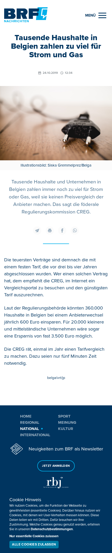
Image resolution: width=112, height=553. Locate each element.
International (35, 435)
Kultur (65, 428)
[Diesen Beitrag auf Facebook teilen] (62, 230)
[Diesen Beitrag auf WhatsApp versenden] (75, 230)
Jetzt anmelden (56, 466)
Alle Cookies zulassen (34, 544)
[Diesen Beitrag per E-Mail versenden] (37, 230)
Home (26, 416)
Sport (64, 416)
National (29, 428)
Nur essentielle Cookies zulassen (34, 536)
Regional (29, 422)
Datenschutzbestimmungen (52, 529)
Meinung (67, 422)
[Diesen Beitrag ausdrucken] (50, 230)
